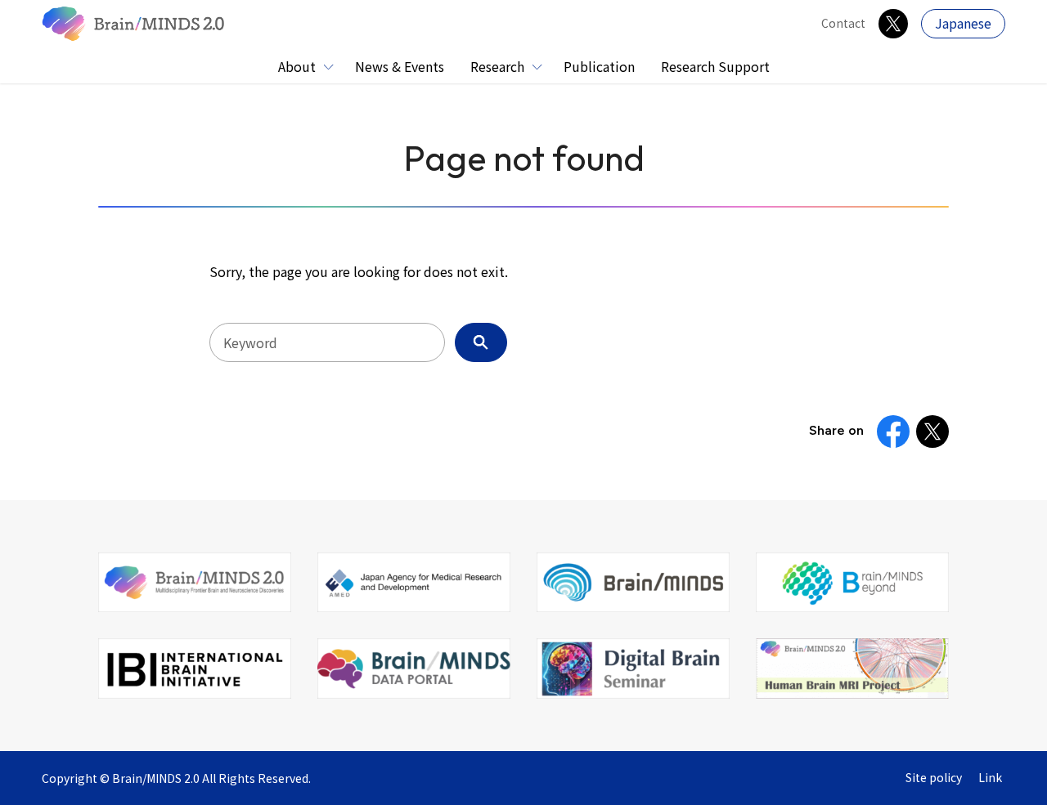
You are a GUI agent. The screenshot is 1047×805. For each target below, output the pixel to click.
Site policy (933, 778)
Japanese (963, 23)
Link (990, 778)
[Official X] (893, 23)
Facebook (893, 431)
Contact (843, 23)
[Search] (481, 342)
